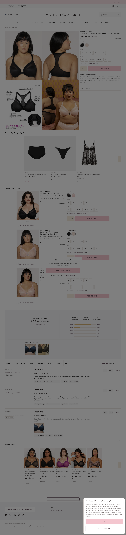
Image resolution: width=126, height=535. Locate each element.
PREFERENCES (104, 528)
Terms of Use (118, 514)
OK (104, 521)
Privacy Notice (106, 514)
